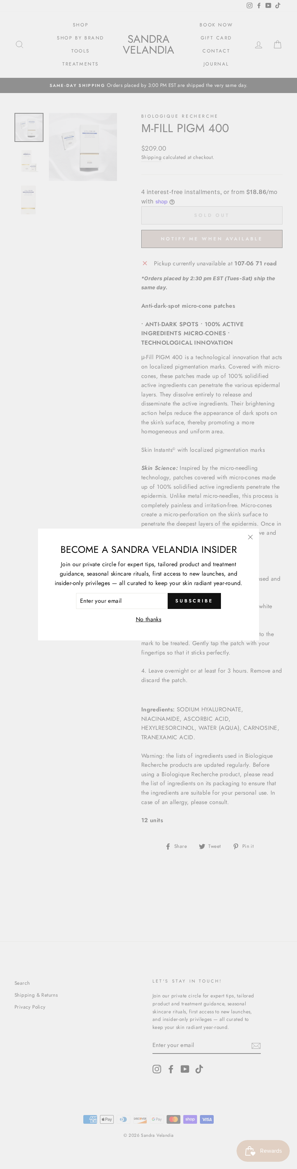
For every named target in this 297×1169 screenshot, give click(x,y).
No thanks (149, 619)
